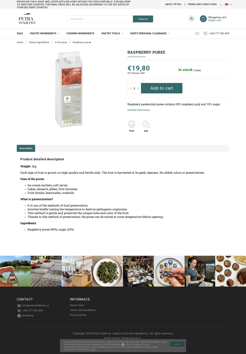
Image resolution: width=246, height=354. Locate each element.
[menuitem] (21, 33)
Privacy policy (78, 315)
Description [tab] (25, 148)
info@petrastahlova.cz (35, 305)
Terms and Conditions (202, 4)
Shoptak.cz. (135, 338)
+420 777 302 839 (32, 310)
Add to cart (161, 88)
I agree (177, 344)
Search (143, 18)
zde (93, 349)
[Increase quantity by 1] (138, 88)
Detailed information (139, 110)
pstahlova (28, 315)
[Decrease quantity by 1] (130, 88)
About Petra (173, 4)
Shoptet (116, 338)
